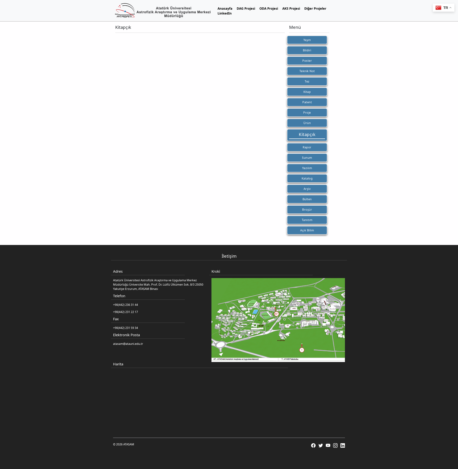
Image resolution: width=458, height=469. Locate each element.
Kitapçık (307, 134)
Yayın (307, 40)
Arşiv (307, 189)
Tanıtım (307, 220)
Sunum (307, 158)
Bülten (307, 199)
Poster (307, 61)
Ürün (307, 123)
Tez (307, 81)
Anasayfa (225, 8)
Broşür (307, 210)
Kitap (307, 92)
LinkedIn (225, 13)
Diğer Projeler (315, 8)
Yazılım (307, 168)
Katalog (307, 178)
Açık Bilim (307, 230)
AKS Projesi (291, 8)
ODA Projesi (268, 8)
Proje (307, 113)
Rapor (307, 147)
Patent (307, 102)
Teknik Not (307, 71)
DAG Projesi (246, 8)
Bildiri (307, 50)
